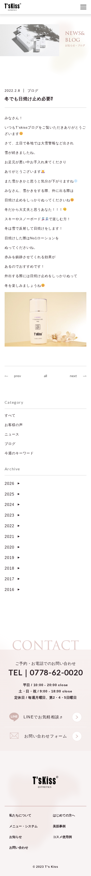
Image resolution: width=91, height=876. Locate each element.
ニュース (12, 434)
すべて (10, 415)
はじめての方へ (64, 815)
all (45, 376)
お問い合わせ (18, 847)
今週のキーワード (19, 453)
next (73, 376)
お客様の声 (14, 425)
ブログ (32, 91)
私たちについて (20, 815)
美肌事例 (59, 826)
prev (17, 376)
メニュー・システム (23, 826)
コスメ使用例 (62, 837)
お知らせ (15, 837)
